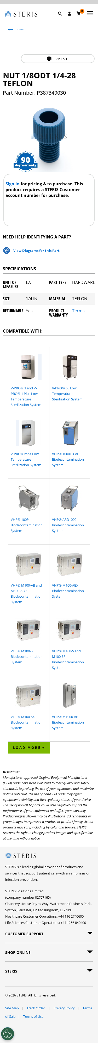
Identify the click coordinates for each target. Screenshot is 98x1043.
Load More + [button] (29, 747)
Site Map (12, 1008)
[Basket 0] (79, 13)
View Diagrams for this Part (36, 250)
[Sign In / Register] (69, 14)
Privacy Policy (64, 1008)
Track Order (36, 1008)
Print (61, 59)
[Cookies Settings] (7, 1033)
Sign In (13, 184)
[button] (62, 20)
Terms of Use (33, 1016)
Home (19, 29)
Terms (78, 311)
